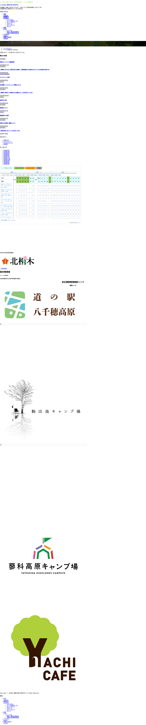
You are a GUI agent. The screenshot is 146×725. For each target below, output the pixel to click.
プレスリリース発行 (5, 77)
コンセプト (10, 19)
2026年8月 (6, 150)
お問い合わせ (4, 11)
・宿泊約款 (3, 268)
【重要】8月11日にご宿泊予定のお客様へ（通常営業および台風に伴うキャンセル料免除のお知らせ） (25, 69)
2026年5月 (6, 154)
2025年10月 (6, 160)
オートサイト (11, 22)
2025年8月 (6, 162)
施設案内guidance (6, 702)
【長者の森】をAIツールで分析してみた (10, 130)
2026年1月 (6, 157)
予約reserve (5, 699)
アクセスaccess (6, 719)
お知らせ (6, 140)
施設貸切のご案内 (4, 115)
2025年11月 (6, 158)
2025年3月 (6, 164)
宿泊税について (4, 107)
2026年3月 (6, 156)
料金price (5, 712)
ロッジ (9, 26)
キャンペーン (7, 141)
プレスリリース (8, 142)
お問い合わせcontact (7, 722)
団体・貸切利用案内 (13, 31)
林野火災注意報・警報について (7, 123)
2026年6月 (6, 153)
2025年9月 (6, 161)
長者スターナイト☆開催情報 (7, 62)
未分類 (5, 144)
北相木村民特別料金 (13, 33)
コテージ (9, 23)
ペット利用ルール (12, 21)
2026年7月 (6, 151)
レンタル (9, 30)
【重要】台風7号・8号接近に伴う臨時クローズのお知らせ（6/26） (16, 92)
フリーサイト (11, 25)
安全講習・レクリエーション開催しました (10, 84)
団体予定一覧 (3, 100)
